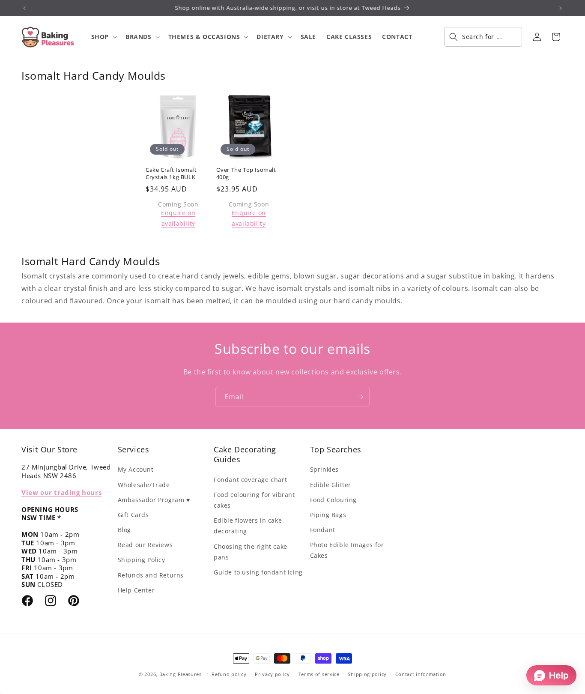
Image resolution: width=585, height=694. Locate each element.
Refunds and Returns (151, 575)
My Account (136, 469)
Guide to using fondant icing (258, 572)
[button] (103, 37)
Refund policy (229, 674)
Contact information (420, 674)
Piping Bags (328, 515)
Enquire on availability (178, 218)
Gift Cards (133, 515)
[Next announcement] (560, 8)
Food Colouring (333, 500)
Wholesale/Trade (144, 485)
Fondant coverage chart (250, 480)
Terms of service (319, 674)
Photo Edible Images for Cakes (347, 550)
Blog (124, 530)
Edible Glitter (330, 485)
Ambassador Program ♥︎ (154, 500)
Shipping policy (367, 674)
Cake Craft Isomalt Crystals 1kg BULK (171, 173)
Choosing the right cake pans (250, 551)
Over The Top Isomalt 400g (246, 173)
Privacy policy (272, 674)
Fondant (322, 530)
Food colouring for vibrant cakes (254, 500)
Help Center (136, 590)
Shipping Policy (141, 560)
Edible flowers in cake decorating (248, 525)
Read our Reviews (145, 545)
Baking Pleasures (180, 674)
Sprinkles (324, 469)
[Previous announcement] (24, 8)
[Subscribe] (359, 397)
